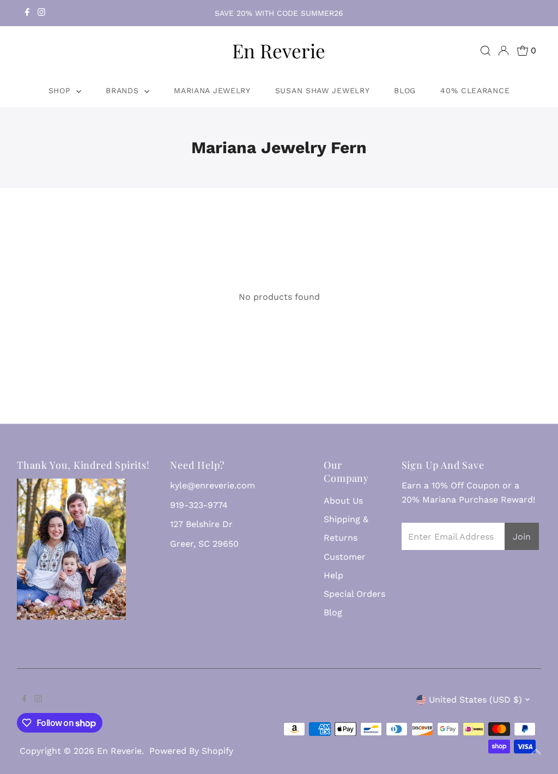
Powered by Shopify (191, 751)
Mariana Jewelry (212, 90)
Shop (61, 90)
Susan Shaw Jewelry (322, 90)
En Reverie (278, 50)
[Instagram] (41, 13)
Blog (405, 90)
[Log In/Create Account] (503, 51)
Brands (124, 90)
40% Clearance (475, 90)
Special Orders (354, 594)
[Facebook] (27, 13)
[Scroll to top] (536, 752)
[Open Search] (485, 51)
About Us (343, 500)
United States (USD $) (475, 699)
